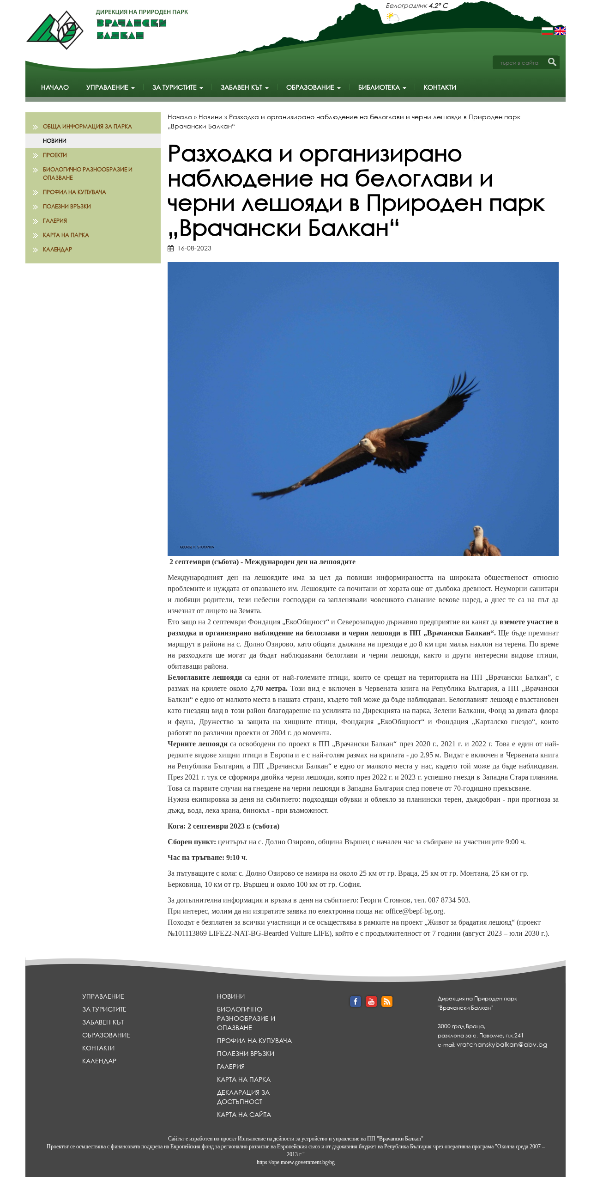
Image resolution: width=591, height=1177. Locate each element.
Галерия (55, 221)
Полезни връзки (67, 206)
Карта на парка (66, 235)
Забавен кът (242, 87)
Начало (55, 87)
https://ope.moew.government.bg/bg (296, 1162)
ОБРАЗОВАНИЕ (311, 87)
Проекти (55, 155)
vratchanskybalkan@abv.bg (502, 1044)
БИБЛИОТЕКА (380, 87)
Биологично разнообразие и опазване (88, 173)
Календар (57, 249)
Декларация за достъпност (243, 1097)
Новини (54, 141)
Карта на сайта (244, 1114)
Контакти (440, 87)
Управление (108, 87)
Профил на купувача (74, 192)
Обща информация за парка (87, 126)
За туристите (175, 87)
